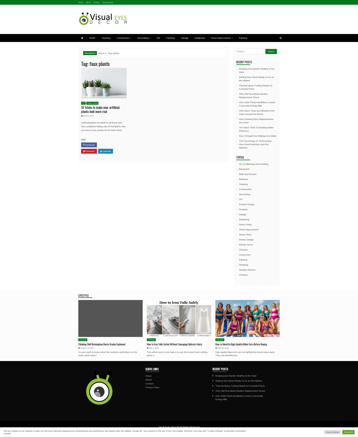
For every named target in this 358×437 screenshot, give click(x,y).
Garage (184, 38)
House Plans (245, 234)
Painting (243, 38)
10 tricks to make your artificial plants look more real (100, 109)
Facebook (89, 144)
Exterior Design (246, 204)
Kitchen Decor (246, 244)
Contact (96, 2)
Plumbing (243, 264)
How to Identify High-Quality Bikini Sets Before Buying (241, 344)
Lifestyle (243, 249)
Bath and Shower (248, 174)
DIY (158, 38)
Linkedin (106, 151)
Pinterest (90, 151)
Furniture (170, 38)
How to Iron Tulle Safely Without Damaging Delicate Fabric (174, 344)
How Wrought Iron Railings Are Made (257, 135)
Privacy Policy (107, 2)
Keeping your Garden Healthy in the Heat (235, 375)
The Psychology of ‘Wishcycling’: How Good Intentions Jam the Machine (255, 144)
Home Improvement (221, 38)
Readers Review (247, 269)
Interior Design (246, 239)
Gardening (200, 38)
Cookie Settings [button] (332, 432)
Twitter (106, 144)
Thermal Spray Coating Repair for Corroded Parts (240, 385)
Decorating (143, 38)
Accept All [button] (348, 432)
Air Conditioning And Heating (253, 164)
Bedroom (243, 179)
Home (80, 2)
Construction (123, 38)
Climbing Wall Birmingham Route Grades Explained (101, 344)
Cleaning (106, 38)
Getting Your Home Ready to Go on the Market (238, 380)
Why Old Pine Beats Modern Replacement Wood (240, 390)
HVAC (92, 38)
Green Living (92, 103)
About (88, 2)
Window (243, 274)
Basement (244, 169)
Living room (244, 254)
